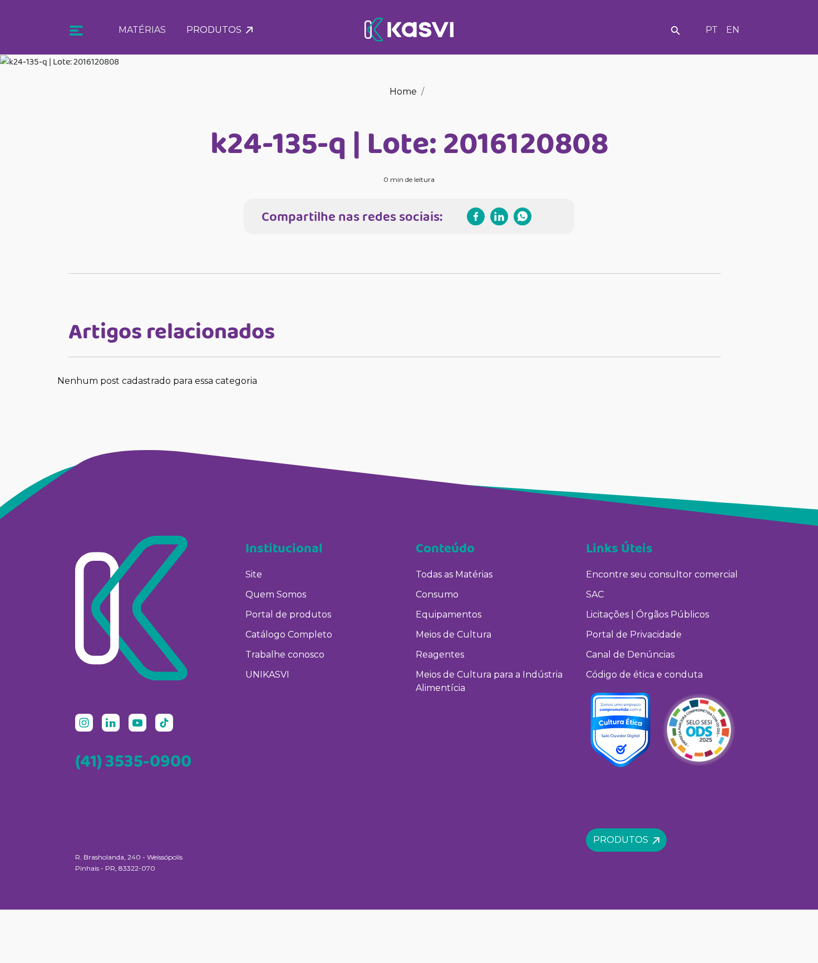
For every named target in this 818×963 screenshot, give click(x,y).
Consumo (437, 594)
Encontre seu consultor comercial (662, 574)
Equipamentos (448, 614)
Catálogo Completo (288, 634)
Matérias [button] (142, 29)
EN (733, 29)
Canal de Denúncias (630, 654)
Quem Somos (275, 594)
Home (403, 91)
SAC (595, 594)
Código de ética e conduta (644, 674)
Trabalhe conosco (284, 654)
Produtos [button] (216, 29)
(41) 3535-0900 (133, 760)
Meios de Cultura (453, 634)
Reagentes (440, 654)
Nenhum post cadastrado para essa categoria (157, 381)
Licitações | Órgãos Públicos (648, 614)
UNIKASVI (267, 674)
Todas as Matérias (454, 574)
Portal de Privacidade (634, 634)
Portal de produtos (288, 614)
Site (253, 574)
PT (712, 29)
